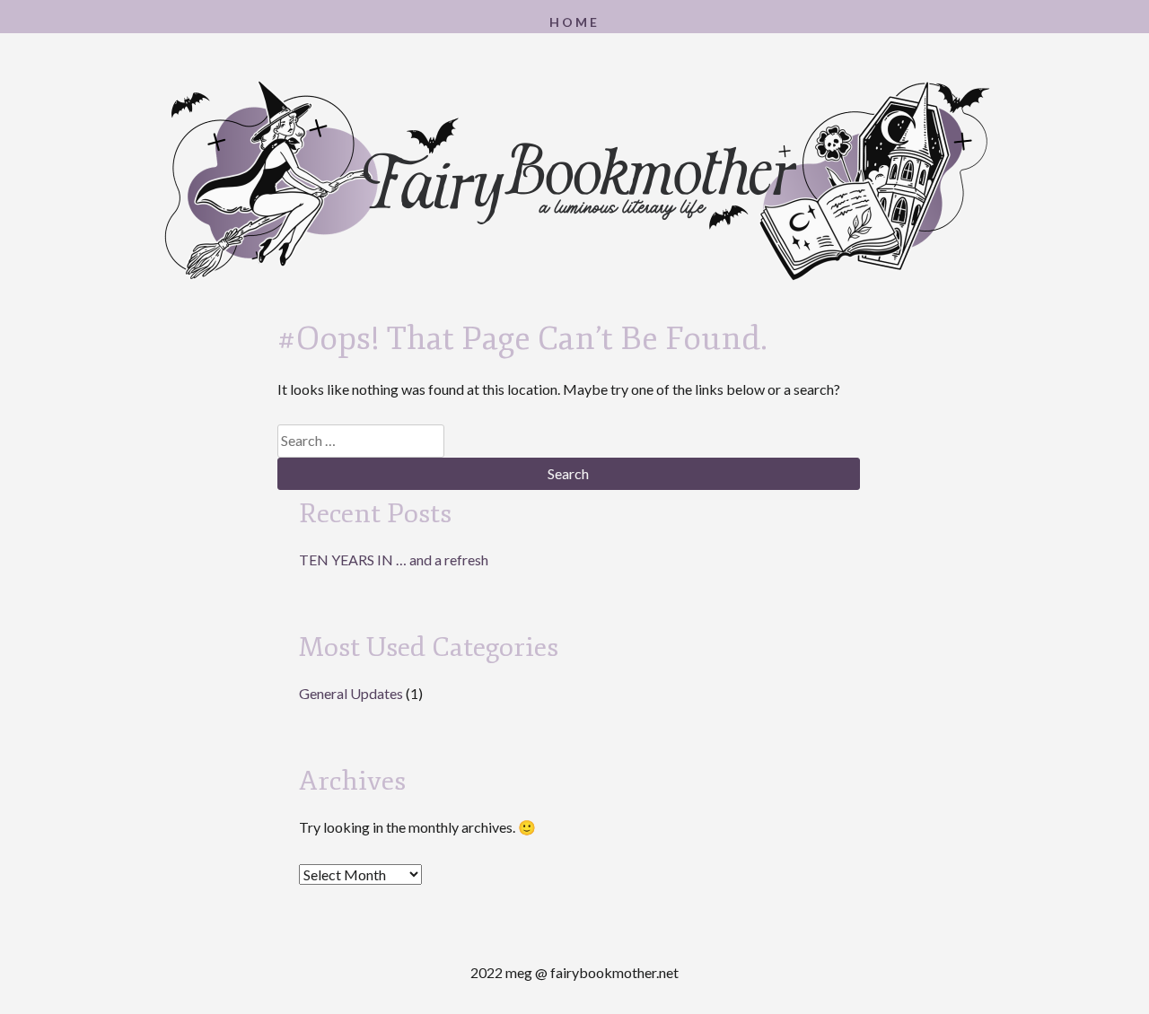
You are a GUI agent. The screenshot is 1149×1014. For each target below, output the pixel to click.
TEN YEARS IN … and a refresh (393, 559)
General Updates (351, 693)
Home (574, 22)
